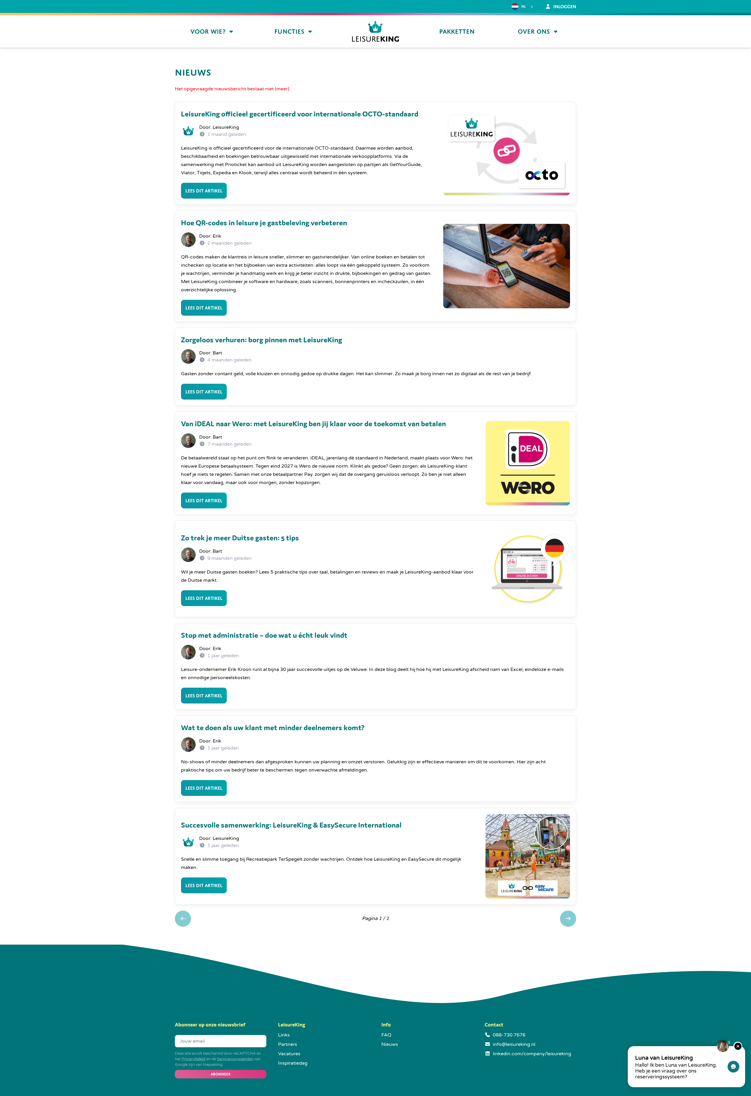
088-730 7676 (509, 1035)
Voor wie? (207, 31)
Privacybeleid (193, 1059)
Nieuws (389, 1044)
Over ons (534, 31)
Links (284, 1035)
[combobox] (523, 6)
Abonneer (221, 1074)
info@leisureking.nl (514, 1044)
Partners (287, 1044)
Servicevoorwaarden (235, 1059)
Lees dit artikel (203, 190)
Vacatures (289, 1054)
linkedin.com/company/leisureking (532, 1054)
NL (523, 6)
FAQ (386, 1035)
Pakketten (457, 31)
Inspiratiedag (292, 1063)
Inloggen (564, 6)
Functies (289, 31)
